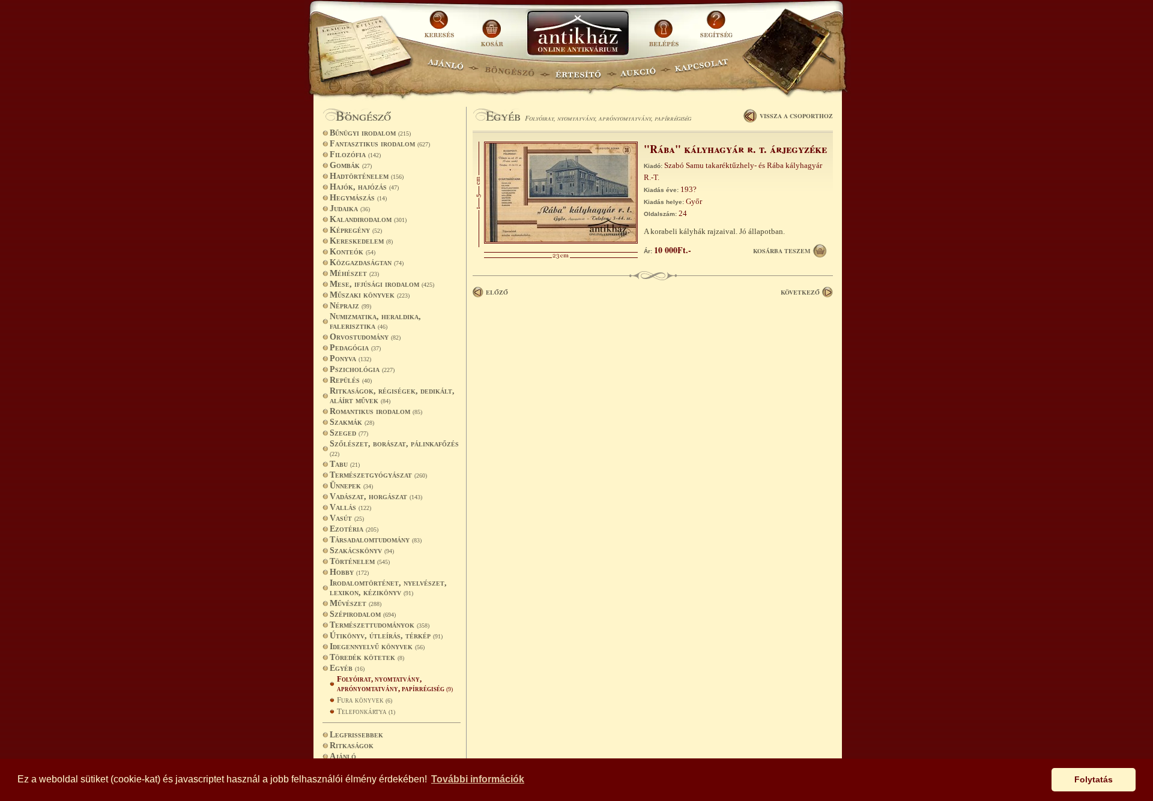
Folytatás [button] (1093, 779)
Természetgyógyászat (378, 474)
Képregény (356, 230)
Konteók (352, 251)
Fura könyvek (364, 699)
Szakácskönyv (362, 550)
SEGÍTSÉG (716, 28)
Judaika (350, 208)
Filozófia (355, 154)
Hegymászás (358, 197)
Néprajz (350, 305)
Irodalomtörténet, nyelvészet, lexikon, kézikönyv (388, 587)
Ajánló (343, 756)
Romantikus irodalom (376, 411)
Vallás (350, 507)
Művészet (355, 603)
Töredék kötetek (367, 657)
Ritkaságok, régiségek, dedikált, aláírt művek (392, 395)
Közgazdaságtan (367, 262)
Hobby (349, 572)
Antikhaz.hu (577, 34)
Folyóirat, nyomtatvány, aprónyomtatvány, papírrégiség (395, 683)
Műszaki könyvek (370, 294)
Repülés (351, 380)
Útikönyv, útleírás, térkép (386, 635)
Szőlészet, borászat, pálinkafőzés (394, 448)
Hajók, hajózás (364, 186)
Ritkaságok (352, 745)
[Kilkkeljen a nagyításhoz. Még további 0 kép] (561, 240)
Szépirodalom (363, 614)
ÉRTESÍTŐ (578, 69)
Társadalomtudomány (376, 539)
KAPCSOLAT (702, 69)
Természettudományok (379, 624)
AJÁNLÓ (445, 69)
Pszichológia (362, 369)
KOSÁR (492, 28)
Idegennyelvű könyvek (377, 646)
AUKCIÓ (637, 69)
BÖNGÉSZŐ (509, 69)
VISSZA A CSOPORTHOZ (796, 116)
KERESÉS (440, 28)
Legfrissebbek (356, 734)
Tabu (345, 464)
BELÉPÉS (665, 28)
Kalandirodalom (368, 219)
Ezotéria (354, 528)
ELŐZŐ (497, 292)
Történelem (360, 561)
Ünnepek (351, 485)
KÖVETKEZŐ (800, 292)
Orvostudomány (365, 336)
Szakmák (352, 422)
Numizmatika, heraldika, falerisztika (375, 321)
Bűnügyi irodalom (370, 132)
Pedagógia (355, 347)
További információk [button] (477, 779)
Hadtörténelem (367, 176)
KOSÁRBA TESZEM (781, 251)
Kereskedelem (361, 240)
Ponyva (350, 358)
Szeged (349, 432)
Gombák (351, 165)
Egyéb (347, 668)
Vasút (347, 518)
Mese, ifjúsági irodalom (382, 284)
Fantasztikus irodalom (380, 143)
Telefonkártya (366, 711)
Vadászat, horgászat (376, 496)
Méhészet (354, 273)
